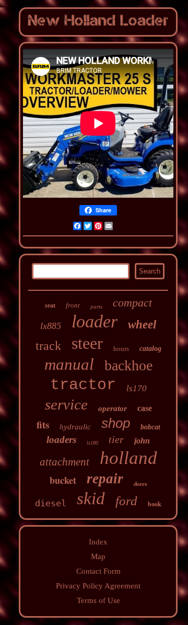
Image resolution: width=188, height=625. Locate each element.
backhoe (128, 365)
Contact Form (98, 571)
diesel (50, 503)
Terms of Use (98, 600)
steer (87, 343)
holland (128, 458)
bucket (63, 480)
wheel (142, 324)
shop (115, 423)
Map (98, 556)
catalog (150, 349)
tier (116, 439)
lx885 (50, 326)
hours (121, 349)
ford (126, 501)
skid (91, 498)
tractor (83, 385)
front (73, 305)
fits (43, 424)
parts (96, 306)
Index (98, 542)
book (154, 504)
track (48, 346)
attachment (64, 462)
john (142, 440)
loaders (61, 439)
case (144, 408)
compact (132, 302)
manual (69, 364)
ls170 (136, 388)
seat (50, 305)
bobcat (150, 427)
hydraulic (75, 427)
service (66, 404)
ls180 (92, 443)
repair (105, 478)
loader (95, 321)
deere (140, 484)
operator (112, 408)
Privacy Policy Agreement (98, 586)
